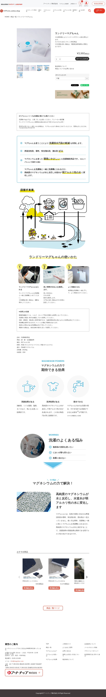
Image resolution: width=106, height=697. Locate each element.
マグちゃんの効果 (67, 10)
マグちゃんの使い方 (57, 10)
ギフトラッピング (61, 75)
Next (49, 45)
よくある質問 (82, 10)
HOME (7, 17)
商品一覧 (40, 10)
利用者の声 (75, 10)
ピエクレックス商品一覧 (31, 10)
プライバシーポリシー (91, 651)
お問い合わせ (99, 11)
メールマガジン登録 (90, 647)
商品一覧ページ (53, 608)
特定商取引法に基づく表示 (92, 655)
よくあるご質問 (67, 647)
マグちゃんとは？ (47, 10)
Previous (19, 45)
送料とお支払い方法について (71, 655)
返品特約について (61, 66)
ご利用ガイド (73, 3)
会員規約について (90, 644)
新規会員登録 (98, 3)
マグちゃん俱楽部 (64, 3)
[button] (19, 577)
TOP (47, 644)
